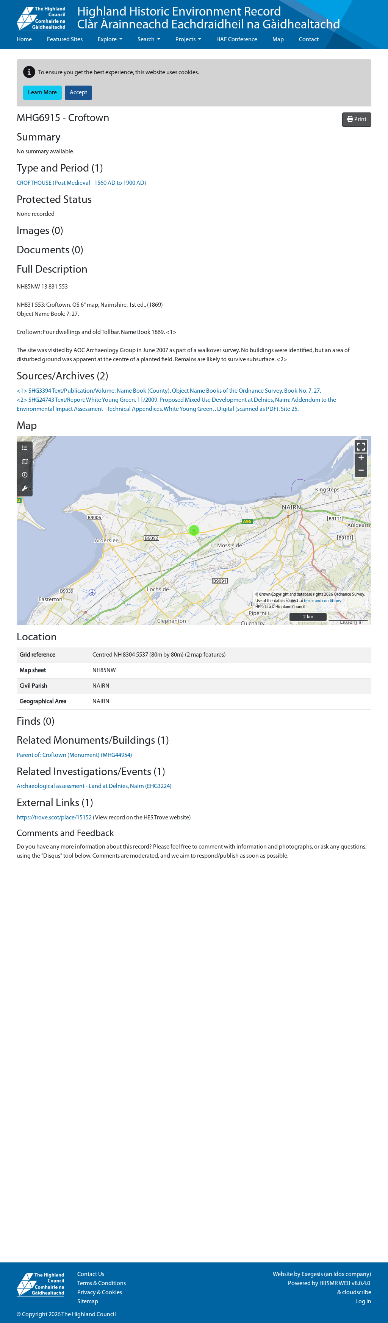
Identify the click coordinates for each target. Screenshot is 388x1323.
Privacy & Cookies (99, 1293)
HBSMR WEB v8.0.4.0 (345, 1284)
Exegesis (312, 1275)
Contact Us (90, 1275)
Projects (186, 40)
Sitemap (87, 1302)
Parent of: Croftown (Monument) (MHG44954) (74, 755)
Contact (309, 40)
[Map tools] (24, 489)
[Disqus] (194, 967)
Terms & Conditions (101, 1284)
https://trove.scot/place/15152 (54, 818)
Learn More (42, 93)
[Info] (24, 475)
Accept (78, 93)
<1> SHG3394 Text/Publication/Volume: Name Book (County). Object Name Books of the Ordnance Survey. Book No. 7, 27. (169, 391)
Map (278, 40)
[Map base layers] (24, 462)
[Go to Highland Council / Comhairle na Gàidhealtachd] (41, 15)
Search (147, 40)
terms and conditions (322, 601)
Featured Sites (65, 40)
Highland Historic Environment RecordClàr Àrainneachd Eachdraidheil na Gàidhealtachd (208, 18)
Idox (338, 1275)
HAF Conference (236, 40)
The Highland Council (88, 1315)
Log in (363, 1302)
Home (24, 40)
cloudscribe (356, 1293)
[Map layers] (24, 449)
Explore (108, 40)
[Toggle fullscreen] (361, 446)
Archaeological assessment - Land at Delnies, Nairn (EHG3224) (94, 786)
